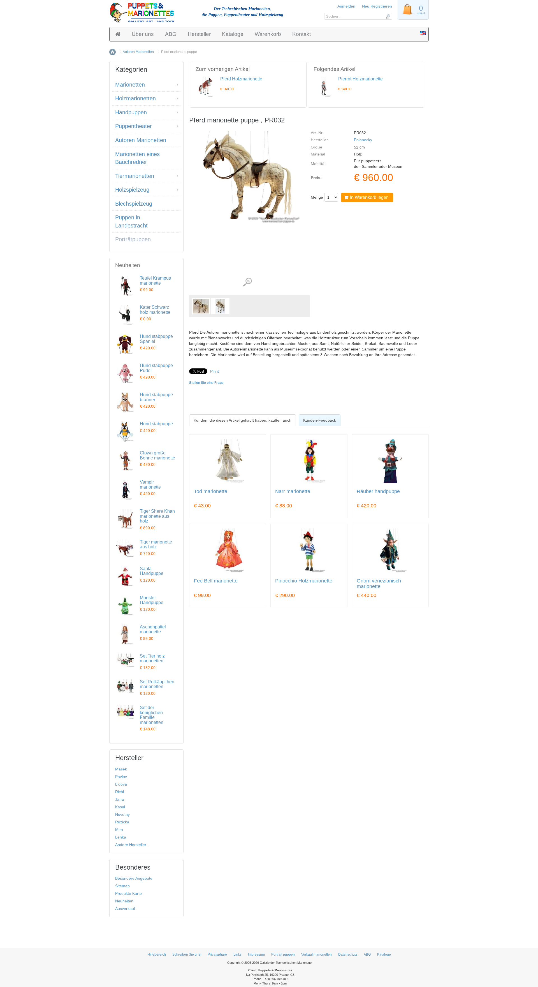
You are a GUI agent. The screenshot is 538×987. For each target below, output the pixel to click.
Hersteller (199, 34)
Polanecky (363, 140)
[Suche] (388, 16)
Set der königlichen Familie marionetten (151, 715)
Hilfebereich (156, 954)
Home (112, 52)
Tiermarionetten (134, 176)
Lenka (120, 837)
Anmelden (346, 6)
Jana (119, 799)
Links (237, 954)
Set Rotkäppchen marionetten (157, 684)
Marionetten (130, 85)
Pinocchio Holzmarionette (303, 581)
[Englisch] (423, 34)
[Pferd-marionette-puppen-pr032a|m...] (220, 306)
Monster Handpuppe (151, 600)
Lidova (121, 784)
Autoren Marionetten (138, 52)
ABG (171, 34)
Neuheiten (124, 901)
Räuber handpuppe (378, 491)
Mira (119, 829)
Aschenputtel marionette (153, 629)
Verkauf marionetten (316, 954)
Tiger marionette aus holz (156, 544)
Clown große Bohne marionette (157, 455)
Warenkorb (268, 34)
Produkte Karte (128, 893)
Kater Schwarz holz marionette (155, 310)
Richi (119, 791)
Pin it (214, 371)
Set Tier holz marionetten (152, 658)
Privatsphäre (217, 954)
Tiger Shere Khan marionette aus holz (157, 516)
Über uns (143, 34)
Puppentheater (133, 126)
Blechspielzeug (133, 204)
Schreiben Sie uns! (186, 954)
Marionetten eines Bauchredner (137, 158)
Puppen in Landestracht (131, 221)
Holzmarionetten (135, 98)
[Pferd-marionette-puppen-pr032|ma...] (201, 306)
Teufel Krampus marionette (155, 280)
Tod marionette (210, 491)
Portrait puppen (283, 954)
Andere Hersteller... (132, 844)
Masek (121, 769)
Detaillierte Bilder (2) (247, 282)
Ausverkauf (125, 908)
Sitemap (122, 886)
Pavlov (121, 776)
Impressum (256, 954)
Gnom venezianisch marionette (379, 583)
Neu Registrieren (377, 6)
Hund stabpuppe (156, 423)
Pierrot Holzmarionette (360, 78)
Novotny (122, 814)
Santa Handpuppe (151, 571)
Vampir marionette (150, 484)
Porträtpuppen (133, 239)
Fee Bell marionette (216, 581)
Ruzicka (122, 822)
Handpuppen (131, 112)
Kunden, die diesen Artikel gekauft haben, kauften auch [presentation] (242, 420)
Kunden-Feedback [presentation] (319, 420)
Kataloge (233, 34)
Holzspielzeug (132, 190)
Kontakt (301, 34)
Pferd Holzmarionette (241, 78)
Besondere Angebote (133, 878)
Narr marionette (292, 491)
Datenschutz (347, 954)
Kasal (120, 807)
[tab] (242, 420)
